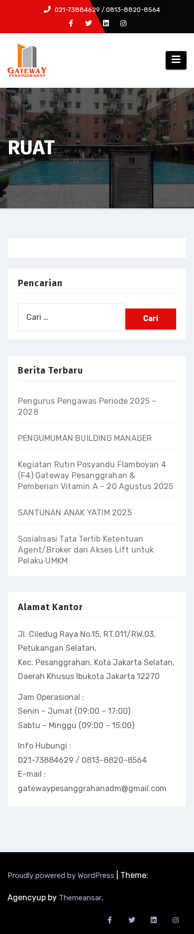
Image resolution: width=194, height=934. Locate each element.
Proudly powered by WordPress (61, 875)
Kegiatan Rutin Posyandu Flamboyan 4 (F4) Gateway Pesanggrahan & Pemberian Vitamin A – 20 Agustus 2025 (95, 475)
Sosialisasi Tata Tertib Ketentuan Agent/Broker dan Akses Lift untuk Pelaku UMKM (86, 549)
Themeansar (80, 897)
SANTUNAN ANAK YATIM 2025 (75, 512)
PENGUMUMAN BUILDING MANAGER (85, 438)
